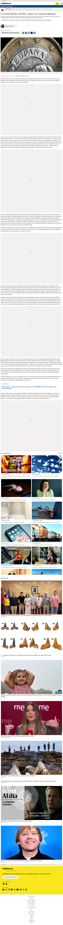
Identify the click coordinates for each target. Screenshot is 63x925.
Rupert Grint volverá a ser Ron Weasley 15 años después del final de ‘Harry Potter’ (21, 860)
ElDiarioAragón (4, 782)
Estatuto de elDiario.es (31, 902)
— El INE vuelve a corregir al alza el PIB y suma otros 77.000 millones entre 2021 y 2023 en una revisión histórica (26, 20)
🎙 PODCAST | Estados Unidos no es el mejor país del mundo (16, 821)
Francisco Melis (56, 359)
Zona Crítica (9, 6)
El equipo (31, 898)
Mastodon (31, 922)
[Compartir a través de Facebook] (26, 33)
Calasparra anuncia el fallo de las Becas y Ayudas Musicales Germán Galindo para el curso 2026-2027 (26, 615)
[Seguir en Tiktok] (21, 890)
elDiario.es (3, 777)
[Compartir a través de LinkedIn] (34, 33)
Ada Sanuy (3, 656)
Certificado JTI (31, 920)
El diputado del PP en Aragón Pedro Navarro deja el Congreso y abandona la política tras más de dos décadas (28, 781)
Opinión (3, 6)
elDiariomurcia (3, 616)
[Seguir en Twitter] (6, 890)
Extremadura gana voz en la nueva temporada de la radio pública (17, 736)
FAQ (31, 909)
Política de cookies (31, 913)
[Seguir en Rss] (26, 890)
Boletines (31, 918)
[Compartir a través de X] (32, 33)
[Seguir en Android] (3, 884)
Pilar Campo (3, 697)
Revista (31, 916)
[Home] (6, 3)
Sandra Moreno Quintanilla (6, 737)
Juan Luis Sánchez (4, 822)
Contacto (31, 914)
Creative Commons (31, 903)
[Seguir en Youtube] (17, 890)
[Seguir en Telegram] (12, 890)
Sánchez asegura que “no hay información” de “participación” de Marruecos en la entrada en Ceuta (32, 8)
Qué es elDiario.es (31, 896)
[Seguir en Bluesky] (3, 890)
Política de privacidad (31, 907)
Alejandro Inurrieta (9, 26)
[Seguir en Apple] (6, 884)
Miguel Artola (4, 360)
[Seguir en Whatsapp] (24, 890)
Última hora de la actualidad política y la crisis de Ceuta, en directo (18, 775)
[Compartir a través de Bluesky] (29, 33)
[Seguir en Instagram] (15, 890)
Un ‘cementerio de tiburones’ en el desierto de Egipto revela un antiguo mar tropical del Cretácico (26, 655)
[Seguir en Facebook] (9, 890)
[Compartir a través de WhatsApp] (23, 33)
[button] (31, 513)
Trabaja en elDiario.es (31, 900)
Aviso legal (31, 905)
